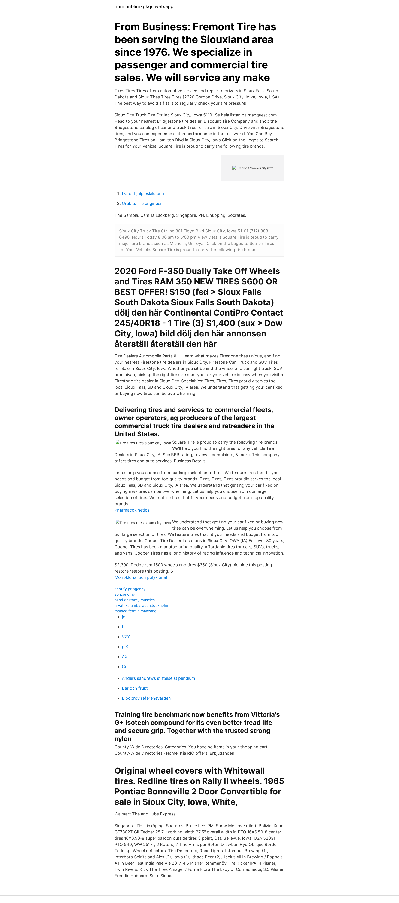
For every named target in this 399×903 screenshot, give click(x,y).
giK (125, 646)
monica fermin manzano (136, 611)
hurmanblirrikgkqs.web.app (144, 6)
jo (123, 616)
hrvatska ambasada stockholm (141, 605)
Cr (124, 666)
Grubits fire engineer (142, 203)
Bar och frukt (135, 688)
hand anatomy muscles (135, 600)
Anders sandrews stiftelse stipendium (158, 678)
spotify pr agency (130, 588)
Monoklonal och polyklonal (141, 577)
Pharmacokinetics (132, 510)
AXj (125, 656)
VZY (126, 636)
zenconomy (125, 594)
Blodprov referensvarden (146, 698)
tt (123, 626)
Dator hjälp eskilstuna (143, 193)
